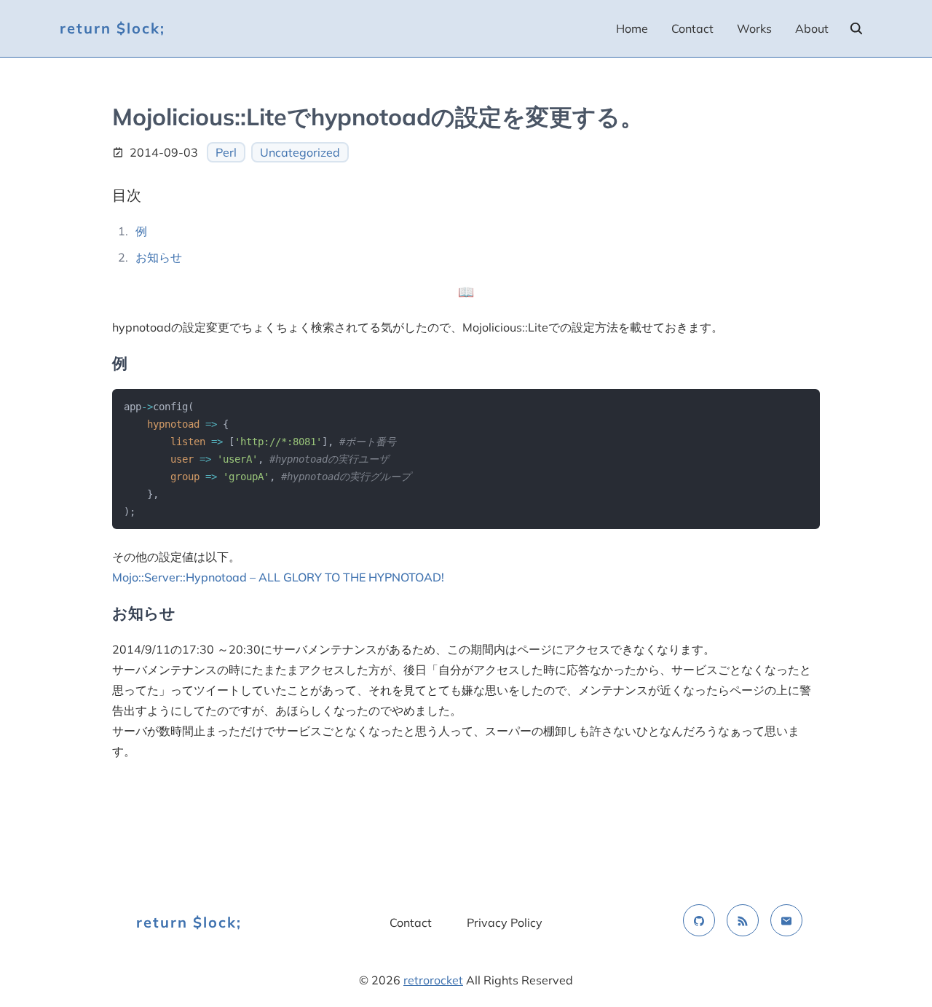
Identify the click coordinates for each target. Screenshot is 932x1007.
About (812, 28)
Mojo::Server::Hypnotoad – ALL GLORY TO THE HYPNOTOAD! (278, 577)
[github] (699, 920)
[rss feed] (743, 920)
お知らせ (158, 257)
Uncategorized (300, 152)
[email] (786, 920)
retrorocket (433, 980)
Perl (226, 152)
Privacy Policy (504, 922)
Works (754, 28)
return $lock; (112, 28)
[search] (856, 28)
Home (632, 28)
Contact (692, 28)
